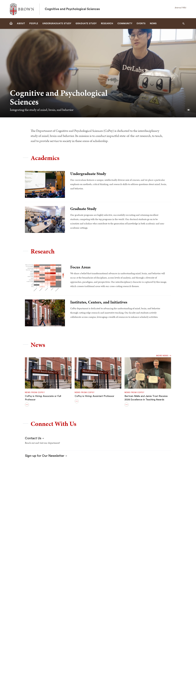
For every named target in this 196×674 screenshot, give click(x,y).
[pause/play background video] (188, 110)
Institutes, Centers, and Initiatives (98, 302)
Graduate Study (83, 208)
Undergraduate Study (88, 173)
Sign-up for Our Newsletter (45, 455)
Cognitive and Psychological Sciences (72, 9)
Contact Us (33, 438)
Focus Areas (80, 267)
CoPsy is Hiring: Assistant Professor (94, 396)
